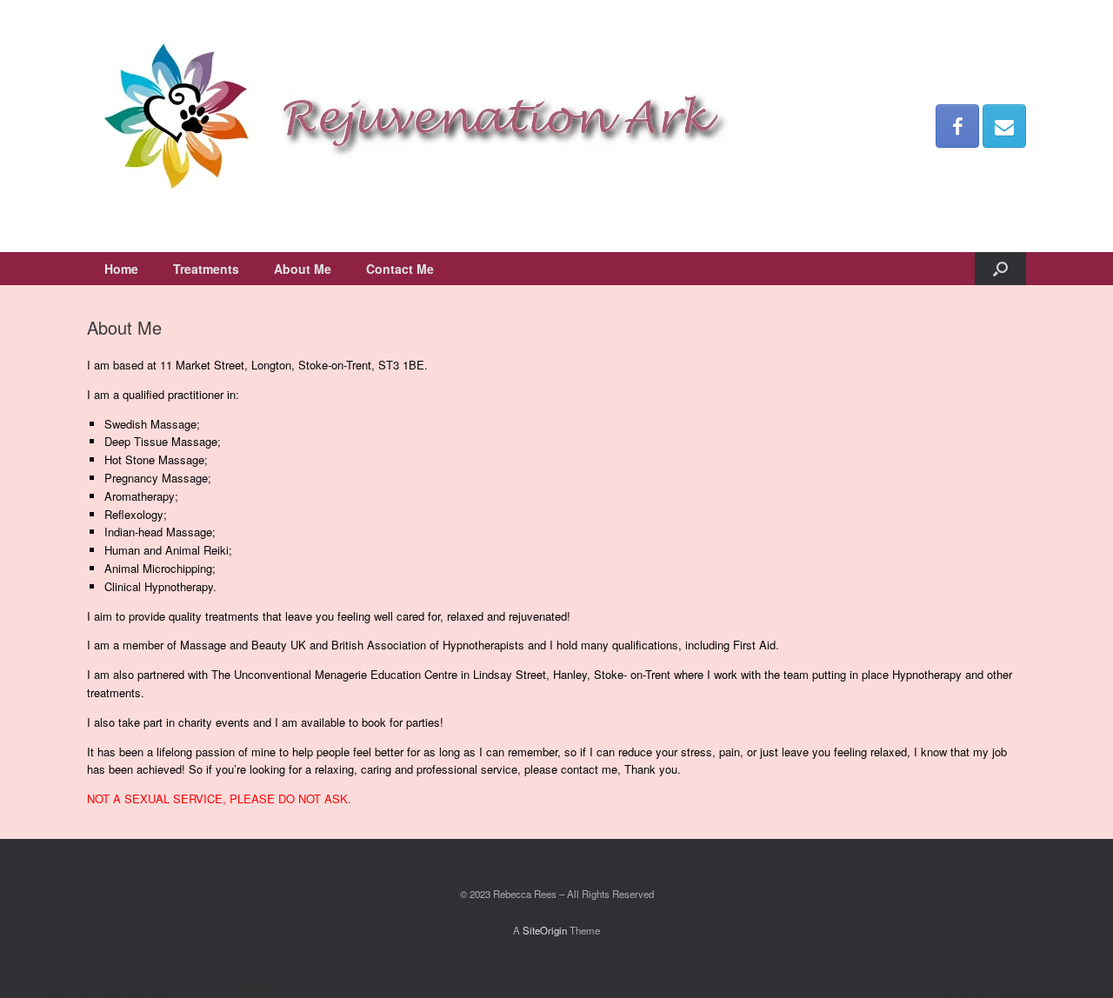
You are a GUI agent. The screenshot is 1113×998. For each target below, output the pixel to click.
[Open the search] (1000, 268)
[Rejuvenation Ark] (413, 126)
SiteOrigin (545, 930)
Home (121, 268)
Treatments (206, 268)
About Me (302, 268)
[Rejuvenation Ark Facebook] (957, 126)
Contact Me (400, 268)
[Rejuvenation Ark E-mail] (1004, 126)
